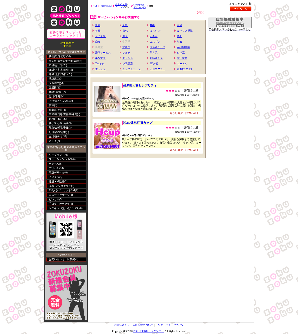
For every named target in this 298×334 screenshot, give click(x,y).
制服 (179, 41)
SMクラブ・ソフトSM (62, 190)
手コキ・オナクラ (59, 203)
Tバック (99, 63)
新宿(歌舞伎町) (57, 56)
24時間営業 (183, 47)
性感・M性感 (56, 181)
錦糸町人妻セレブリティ (140, 85)
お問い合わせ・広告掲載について (133, 325)
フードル (182, 63)
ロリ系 (181, 52)
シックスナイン (131, 69)
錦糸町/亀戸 (56, 118)
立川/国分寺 (56, 136)
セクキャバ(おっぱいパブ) (64, 208)
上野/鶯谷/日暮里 (59, 100)
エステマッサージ (59, 194)
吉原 (51, 105)
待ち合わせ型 (157, 47)
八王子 (53, 141)
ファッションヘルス (60, 159)
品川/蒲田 (54, 96)
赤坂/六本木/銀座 (59, 69)
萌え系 (154, 52)
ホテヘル (54, 163)
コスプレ (155, 41)
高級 (152, 25)
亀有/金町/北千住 (59, 127)
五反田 (53, 87)
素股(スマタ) (184, 69)
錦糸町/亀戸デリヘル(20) (140, 6)
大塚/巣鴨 (54, 83)
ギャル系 (127, 58)
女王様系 (182, 58)
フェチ (126, 52)
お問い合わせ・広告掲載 (63, 259)
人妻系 (154, 36)
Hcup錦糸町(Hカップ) (138, 122)
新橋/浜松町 (56, 91)
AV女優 (153, 63)
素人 (125, 36)
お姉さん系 (156, 58)
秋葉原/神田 (56, 109)
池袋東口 (54, 78)
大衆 (125, 25)
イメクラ (54, 177)
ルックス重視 (185, 30)
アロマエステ (157, 69)
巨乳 (179, 25)
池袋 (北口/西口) (58, 74)
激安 (97, 25)
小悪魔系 (127, 63)
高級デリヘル (57, 172)
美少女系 (100, 58)
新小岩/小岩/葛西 (59, 123)
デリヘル (54, 168)
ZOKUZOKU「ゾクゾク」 (148, 331)
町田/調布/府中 (57, 132)
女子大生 (100, 36)
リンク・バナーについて (169, 325)
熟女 (179, 36)
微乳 (125, 30)
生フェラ (100, 69)
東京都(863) (106, 6)
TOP (95, 6)
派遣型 (126, 47)
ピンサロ (54, 199)
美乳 (97, 30)
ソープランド (57, 154)
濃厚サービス (103, 52)
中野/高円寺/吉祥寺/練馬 (63, 114)
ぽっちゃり (156, 30)
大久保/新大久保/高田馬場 (64, 60)
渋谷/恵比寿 (56, 65)
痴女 (97, 41)
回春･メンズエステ (60, 186)
